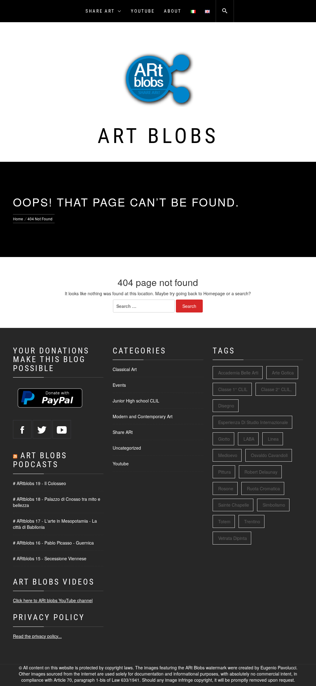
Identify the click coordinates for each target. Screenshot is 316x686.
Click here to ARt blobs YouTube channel (53, 600)
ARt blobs (158, 136)
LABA (248, 439)
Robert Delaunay (260, 472)
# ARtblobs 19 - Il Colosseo (39, 483)
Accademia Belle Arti (238, 373)
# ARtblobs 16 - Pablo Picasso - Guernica (53, 543)
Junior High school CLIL (136, 401)
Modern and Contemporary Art (143, 416)
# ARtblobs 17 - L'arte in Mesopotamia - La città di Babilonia (55, 524)
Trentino (252, 521)
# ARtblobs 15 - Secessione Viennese (49, 558)
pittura (224, 472)
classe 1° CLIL (232, 389)
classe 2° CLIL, (276, 389)
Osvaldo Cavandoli (269, 455)
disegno (226, 405)
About (172, 11)
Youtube (143, 11)
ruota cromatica (263, 488)
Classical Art (125, 369)
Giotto (224, 439)
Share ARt (100, 11)
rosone (225, 488)
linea (273, 439)
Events (119, 385)
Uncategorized (127, 448)
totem (224, 521)
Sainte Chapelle (233, 505)
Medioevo (227, 455)
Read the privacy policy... (37, 636)
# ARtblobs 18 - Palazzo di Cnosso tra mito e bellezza (56, 502)
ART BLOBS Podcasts (40, 460)
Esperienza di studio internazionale (253, 422)
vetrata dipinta (232, 538)
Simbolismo (274, 505)
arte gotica (283, 373)
